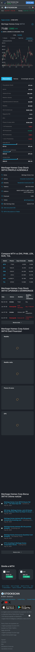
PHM (4, 271)
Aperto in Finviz (25, 586)
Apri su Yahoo (5, 586)
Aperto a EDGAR (16, 587)
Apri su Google (15, 586)
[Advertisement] (17, 72)
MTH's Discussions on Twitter (12, 211)
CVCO (8, 572)
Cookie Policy (21, 599)
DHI (4, 268)
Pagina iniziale (5, 20)
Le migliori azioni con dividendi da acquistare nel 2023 (16, 612)
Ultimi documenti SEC (10, 207)
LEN (4, 275)
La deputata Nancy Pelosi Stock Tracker (12, 614)
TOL (4, 282)
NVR (4, 278)
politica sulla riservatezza (8, 599)
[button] (2, 7)
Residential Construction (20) (26, 182)
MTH (4, 264)
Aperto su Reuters (28, 587)
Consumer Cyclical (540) (27, 179)
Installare (30, 2)
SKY (24, 572)
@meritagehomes (29, 200)
